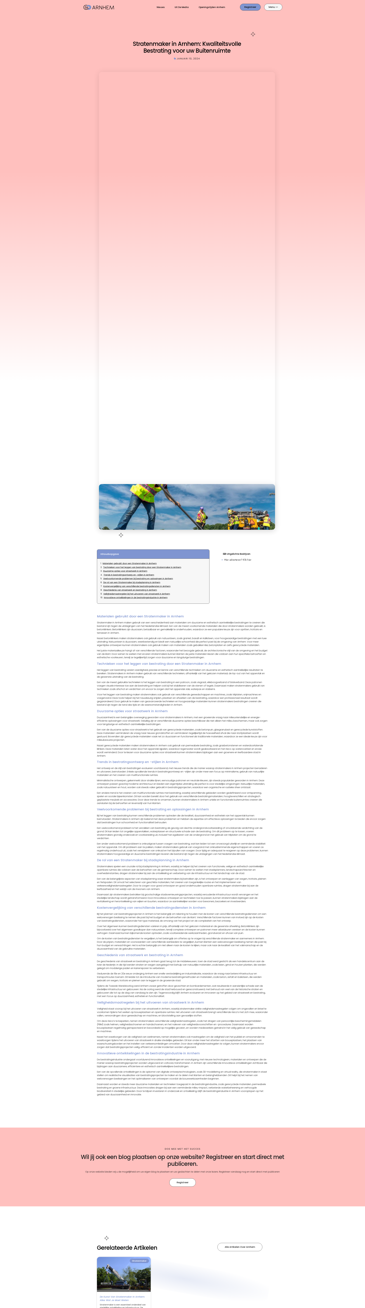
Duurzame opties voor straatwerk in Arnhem (125, 571)
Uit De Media (182, 7)
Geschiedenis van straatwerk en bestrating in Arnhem (130, 590)
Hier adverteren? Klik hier (237, 559)
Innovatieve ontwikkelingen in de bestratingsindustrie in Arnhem (136, 597)
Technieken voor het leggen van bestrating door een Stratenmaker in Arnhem (142, 567)
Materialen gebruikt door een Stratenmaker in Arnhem (130, 563)
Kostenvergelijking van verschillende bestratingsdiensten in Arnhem (137, 586)
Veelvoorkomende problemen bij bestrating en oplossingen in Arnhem (138, 578)
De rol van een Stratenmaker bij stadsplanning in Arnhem (131, 582)
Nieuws (161, 7)
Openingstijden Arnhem (212, 7)
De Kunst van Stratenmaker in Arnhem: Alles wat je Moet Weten (122, 1298)
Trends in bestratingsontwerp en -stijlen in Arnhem (129, 575)
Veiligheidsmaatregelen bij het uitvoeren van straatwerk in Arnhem (136, 594)
